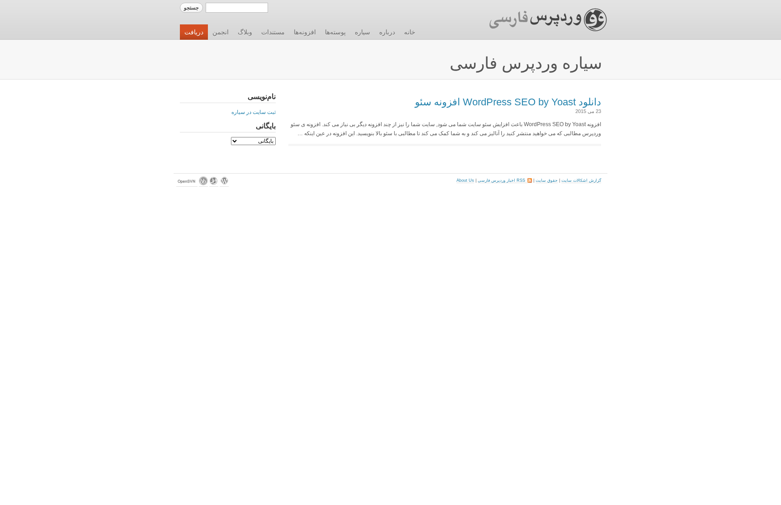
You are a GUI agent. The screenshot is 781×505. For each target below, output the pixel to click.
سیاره (362, 32)
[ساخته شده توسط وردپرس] (224, 184)
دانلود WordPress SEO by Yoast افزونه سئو (508, 102)
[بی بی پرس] (203, 184)
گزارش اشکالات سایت (581, 180)
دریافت (193, 32)
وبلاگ (245, 32)
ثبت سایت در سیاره (253, 112)
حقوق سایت (547, 180)
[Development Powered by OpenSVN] (187, 184)
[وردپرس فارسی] (213, 184)
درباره (387, 32)
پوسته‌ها (335, 32)
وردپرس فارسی (539, 20)
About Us (465, 180)
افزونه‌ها (305, 32)
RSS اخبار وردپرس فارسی (505, 180)
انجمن (220, 32)
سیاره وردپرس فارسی (526, 63)
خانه (409, 32)
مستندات (273, 32)
